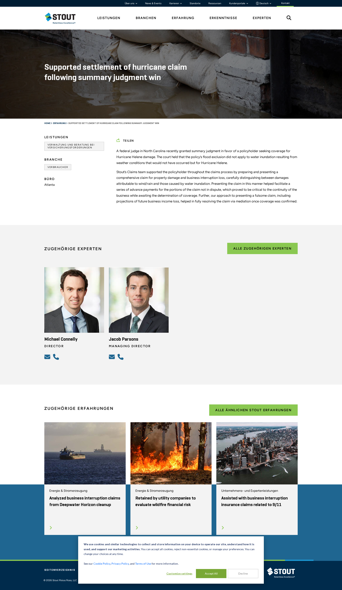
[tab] (63, 18)
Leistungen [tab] (108, 18)
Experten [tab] (262, 18)
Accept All (211, 573)
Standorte (195, 3)
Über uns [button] (130, 3)
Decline (243, 573)
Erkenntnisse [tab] (223, 18)
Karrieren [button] (174, 3)
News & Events (153, 3)
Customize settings (179, 573)
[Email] (47, 357)
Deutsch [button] (264, 3)
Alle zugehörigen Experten (262, 248)
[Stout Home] (63, 18)
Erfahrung (59, 123)
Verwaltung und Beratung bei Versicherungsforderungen (71, 146)
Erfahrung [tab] (183, 18)
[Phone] (56, 357)
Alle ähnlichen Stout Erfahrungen (253, 410)
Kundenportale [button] (237, 3)
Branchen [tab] (146, 18)
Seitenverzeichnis (59, 570)
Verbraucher (58, 167)
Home (47, 123)
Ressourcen (214, 3)
